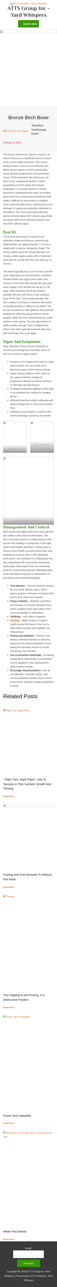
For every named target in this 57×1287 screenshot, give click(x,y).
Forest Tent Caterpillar (17, 1115)
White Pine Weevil (15, 1231)
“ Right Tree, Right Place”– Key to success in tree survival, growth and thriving (27, 784)
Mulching (14, 620)
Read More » (9, 796)
